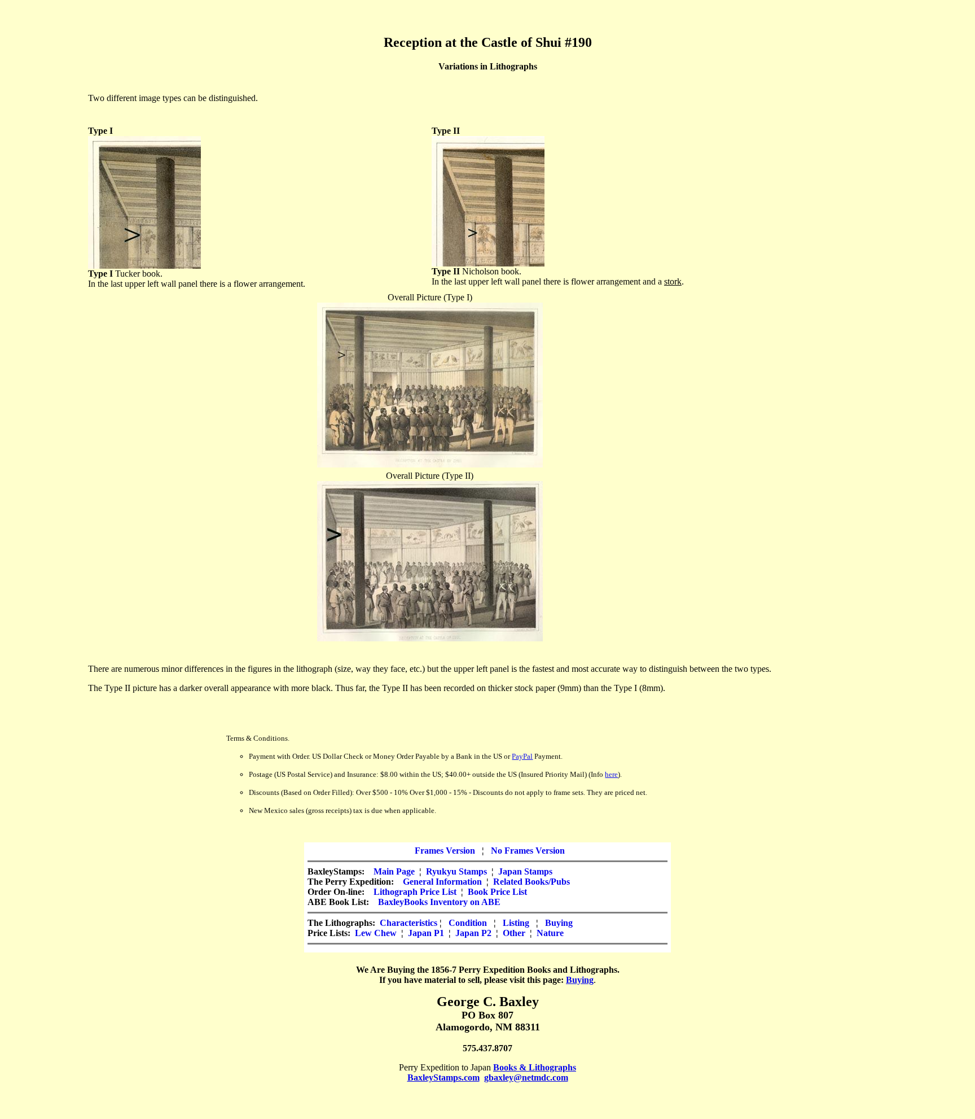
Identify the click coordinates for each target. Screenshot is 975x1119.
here (611, 774)
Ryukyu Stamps (456, 871)
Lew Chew (376, 933)
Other (514, 933)
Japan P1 (426, 933)
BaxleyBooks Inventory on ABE (439, 902)
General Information (442, 881)
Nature (550, 933)
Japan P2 (473, 933)
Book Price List (497, 892)
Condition (468, 923)
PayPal (522, 756)
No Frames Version (528, 850)
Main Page (394, 871)
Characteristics (408, 923)
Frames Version (445, 850)
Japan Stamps (525, 871)
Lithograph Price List (415, 892)
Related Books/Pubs (531, 881)
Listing (516, 923)
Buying (559, 923)
